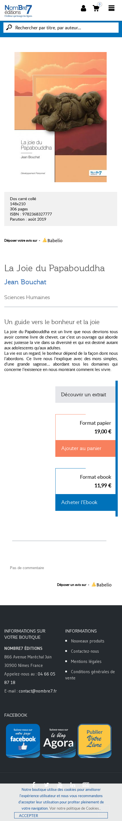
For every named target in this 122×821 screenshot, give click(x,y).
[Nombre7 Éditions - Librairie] (18, 11)
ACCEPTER (28, 815)
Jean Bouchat (25, 282)
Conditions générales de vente (90, 675)
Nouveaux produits (87, 641)
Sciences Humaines (27, 297)
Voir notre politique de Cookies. (74, 808)
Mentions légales (86, 661)
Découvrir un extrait (83, 394)
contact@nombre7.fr (38, 691)
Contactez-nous (85, 651)
